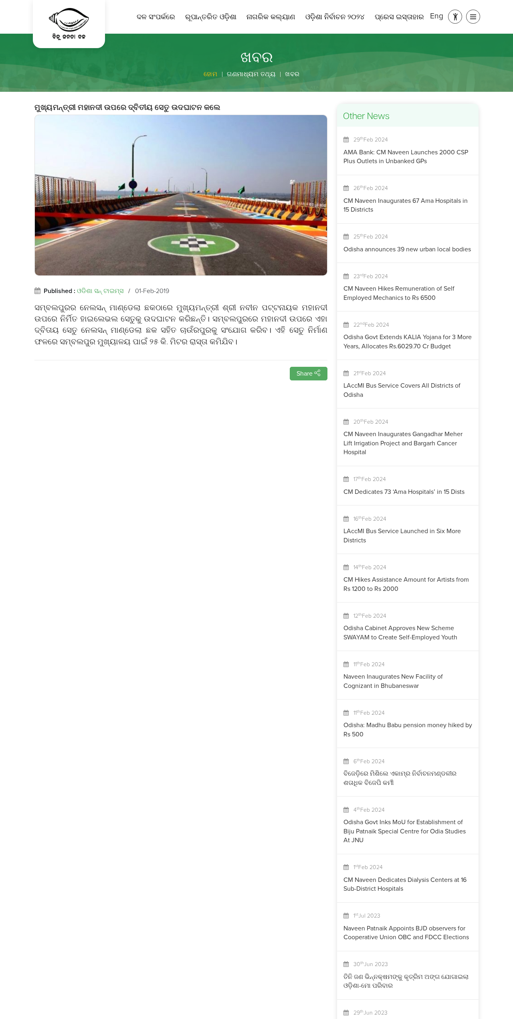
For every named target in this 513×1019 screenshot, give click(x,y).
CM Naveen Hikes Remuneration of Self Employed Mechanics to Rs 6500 (398, 293)
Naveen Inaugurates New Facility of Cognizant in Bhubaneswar (393, 681)
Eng (436, 16)
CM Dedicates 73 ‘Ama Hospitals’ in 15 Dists (404, 491)
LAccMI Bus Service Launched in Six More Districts (402, 535)
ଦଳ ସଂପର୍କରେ (156, 17)
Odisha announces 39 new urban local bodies (407, 249)
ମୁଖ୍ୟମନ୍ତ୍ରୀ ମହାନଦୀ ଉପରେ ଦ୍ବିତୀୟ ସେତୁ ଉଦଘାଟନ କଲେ (127, 108)
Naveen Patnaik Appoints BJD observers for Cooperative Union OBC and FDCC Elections (406, 933)
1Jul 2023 (364, 916)
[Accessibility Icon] (455, 17)
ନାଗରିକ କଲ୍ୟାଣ (270, 17)
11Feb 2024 (367, 664)
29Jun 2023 (368, 1013)
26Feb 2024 (368, 188)
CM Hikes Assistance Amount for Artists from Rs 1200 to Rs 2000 (406, 584)
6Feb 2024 (367, 761)
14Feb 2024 (367, 567)
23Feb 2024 (368, 276)
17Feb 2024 (367, 479)
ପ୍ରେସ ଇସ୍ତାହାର (399, 17)
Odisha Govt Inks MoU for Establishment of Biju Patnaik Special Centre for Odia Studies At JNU (404, 831)
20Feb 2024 (368, 422)
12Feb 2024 (367, 616)
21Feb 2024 (367, 373)
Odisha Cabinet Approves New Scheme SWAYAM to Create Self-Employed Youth (400, 632)
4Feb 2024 (367, 810)
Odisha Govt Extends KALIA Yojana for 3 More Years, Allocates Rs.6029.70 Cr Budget (407, 341)
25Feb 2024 (368, 237)
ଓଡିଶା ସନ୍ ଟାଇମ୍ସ (100, 290)
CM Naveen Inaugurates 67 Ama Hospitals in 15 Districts (405, 205)
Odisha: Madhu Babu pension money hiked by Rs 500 (407, 729)
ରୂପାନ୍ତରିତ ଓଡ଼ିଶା (210, 17)
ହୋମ (210, 74)
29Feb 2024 (368, 139)
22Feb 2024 (369, 325)
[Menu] (473, 17)
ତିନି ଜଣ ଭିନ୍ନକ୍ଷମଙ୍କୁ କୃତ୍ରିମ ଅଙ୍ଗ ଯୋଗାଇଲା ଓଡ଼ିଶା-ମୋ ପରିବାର (406, 981)
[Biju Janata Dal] (69, 24)
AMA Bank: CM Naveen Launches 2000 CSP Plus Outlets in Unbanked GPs (405, 157)
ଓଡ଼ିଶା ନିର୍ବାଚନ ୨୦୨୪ (335, 17)
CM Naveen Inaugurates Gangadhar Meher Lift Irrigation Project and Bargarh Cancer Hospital (403, 443)
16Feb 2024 (367, 519)
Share (305, 373)
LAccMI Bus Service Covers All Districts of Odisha (401, 390)
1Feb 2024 (366, 867)
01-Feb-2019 (152, 290)
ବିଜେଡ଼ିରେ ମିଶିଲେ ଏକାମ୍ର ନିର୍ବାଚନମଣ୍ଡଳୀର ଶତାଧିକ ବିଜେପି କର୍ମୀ (399, 778)
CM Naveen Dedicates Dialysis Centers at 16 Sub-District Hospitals (405, 884)
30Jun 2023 (368, 964)
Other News (366, 116)
